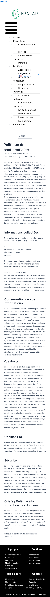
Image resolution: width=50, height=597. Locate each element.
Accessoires (24, 70)
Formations (19, 124)
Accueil (17, 37)
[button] (11, 28)
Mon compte (24, 121)
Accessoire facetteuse (21, 79)
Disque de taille (26, 84)
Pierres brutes (25, 113)
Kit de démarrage (27, 110)
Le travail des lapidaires (22, 57)
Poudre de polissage (21, 97)
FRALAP (3, 1)
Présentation (19, 41)
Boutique (17, 66)
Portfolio (22, 62)
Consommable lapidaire (23, 104)
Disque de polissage (20, 90)
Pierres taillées (25, 117)
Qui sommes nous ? (25, 46)
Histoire (22, 52)
